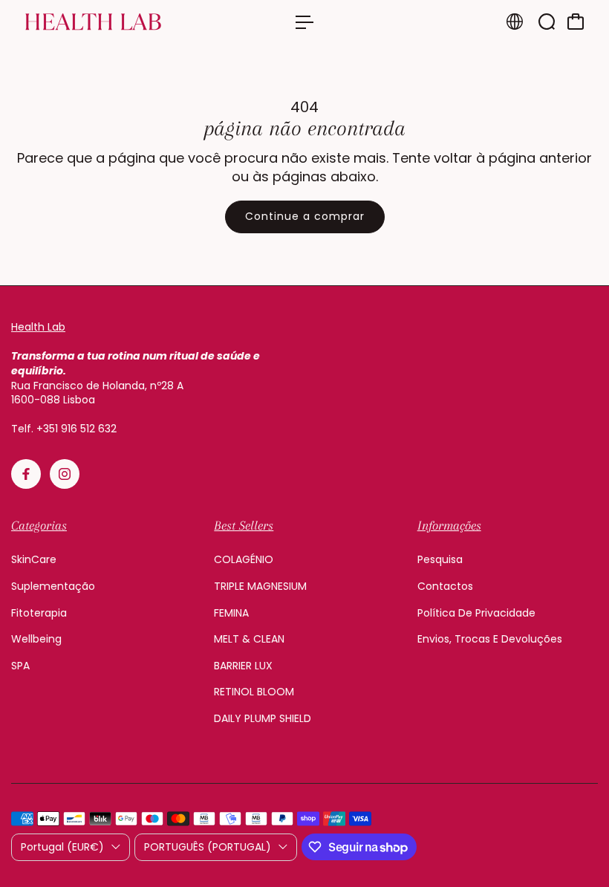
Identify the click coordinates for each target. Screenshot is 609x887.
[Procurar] (546, 21)
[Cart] (575, 21)
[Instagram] (64, 474)
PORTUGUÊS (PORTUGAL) (207, 846)
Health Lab (38, 326)
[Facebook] (26, 474)
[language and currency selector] (515, 21)
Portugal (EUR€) (62, 846)
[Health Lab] (115, 22)
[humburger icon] (304, 22)
